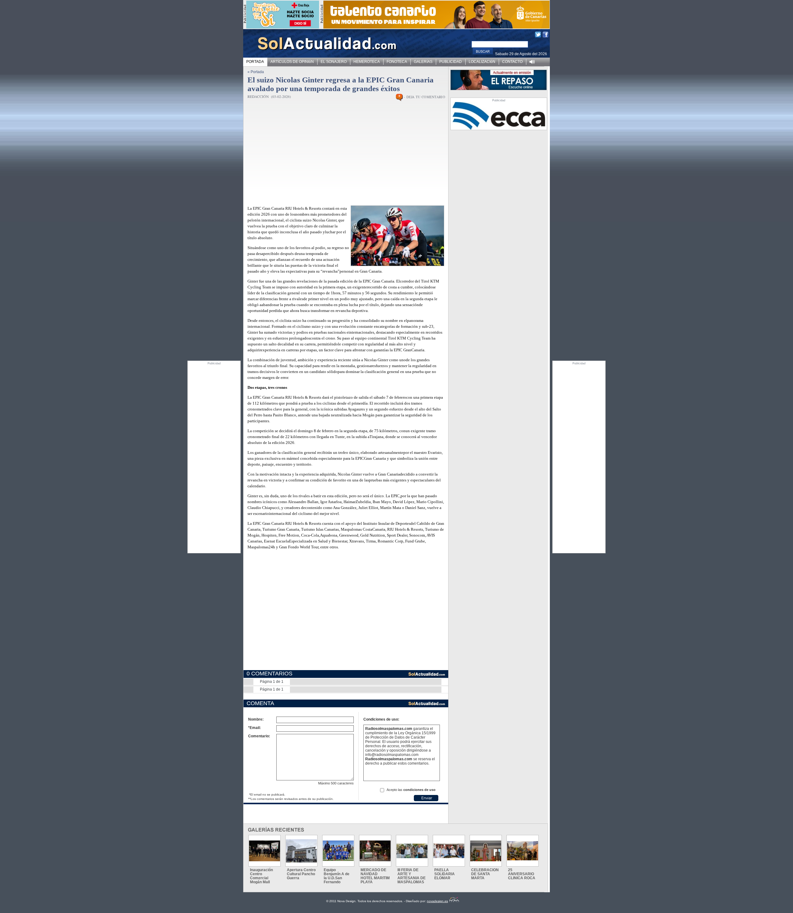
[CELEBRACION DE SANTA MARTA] (486, 851)
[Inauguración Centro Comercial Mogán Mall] (264, 851)
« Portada (256, 72)
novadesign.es (437, 901)
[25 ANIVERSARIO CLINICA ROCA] (522, 851)
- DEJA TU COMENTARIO (424, 96)
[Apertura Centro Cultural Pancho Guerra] (301, 851)
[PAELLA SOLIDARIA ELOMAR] (449, 850)
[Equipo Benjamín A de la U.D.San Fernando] (338, 850)
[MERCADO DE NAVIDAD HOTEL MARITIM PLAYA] (375, 851)
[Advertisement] (214, 458)
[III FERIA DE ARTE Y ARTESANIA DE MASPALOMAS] (412, 850)
